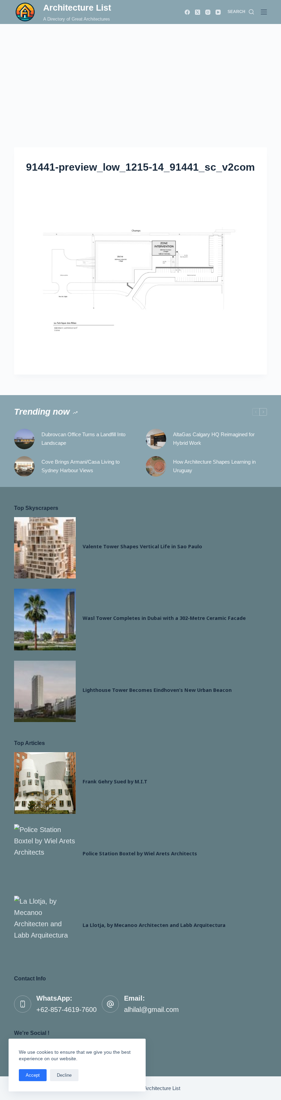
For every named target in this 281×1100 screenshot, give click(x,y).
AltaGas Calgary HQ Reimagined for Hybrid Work (214, 438)
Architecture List (77, 7)
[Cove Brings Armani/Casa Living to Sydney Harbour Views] (24, 466)
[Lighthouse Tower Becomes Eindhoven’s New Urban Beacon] (45, 691)
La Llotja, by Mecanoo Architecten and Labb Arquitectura (154, 925)
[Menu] (264, 12)
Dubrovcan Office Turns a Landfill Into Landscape (83, 438)
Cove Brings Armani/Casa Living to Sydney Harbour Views (80, 466)
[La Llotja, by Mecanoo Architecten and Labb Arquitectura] (45, 926)
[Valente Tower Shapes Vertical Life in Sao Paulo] (45, 548)
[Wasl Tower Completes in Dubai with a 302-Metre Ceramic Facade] (45, 619)
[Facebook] (187, 12)
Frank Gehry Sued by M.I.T (115, 781)
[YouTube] (218, 12)
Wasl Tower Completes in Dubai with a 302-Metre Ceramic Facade (164, 618)
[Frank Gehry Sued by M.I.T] (45, 783)
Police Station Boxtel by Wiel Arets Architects (140, 853)
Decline (64, 1075)
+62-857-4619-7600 (66, 1009)
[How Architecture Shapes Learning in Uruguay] (156, 466)
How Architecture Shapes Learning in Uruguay (214, 466)
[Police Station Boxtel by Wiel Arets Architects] (45, 855)
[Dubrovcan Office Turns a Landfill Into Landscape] (24, 439)
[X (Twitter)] (197, 12)
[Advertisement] (140, 75)
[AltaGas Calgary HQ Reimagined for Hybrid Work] (156, 439)
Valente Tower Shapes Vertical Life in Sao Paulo (142, 546)
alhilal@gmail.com (151, 1009)
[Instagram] (207, 12)
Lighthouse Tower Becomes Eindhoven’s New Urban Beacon (157, 690)
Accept (33, 1075)
